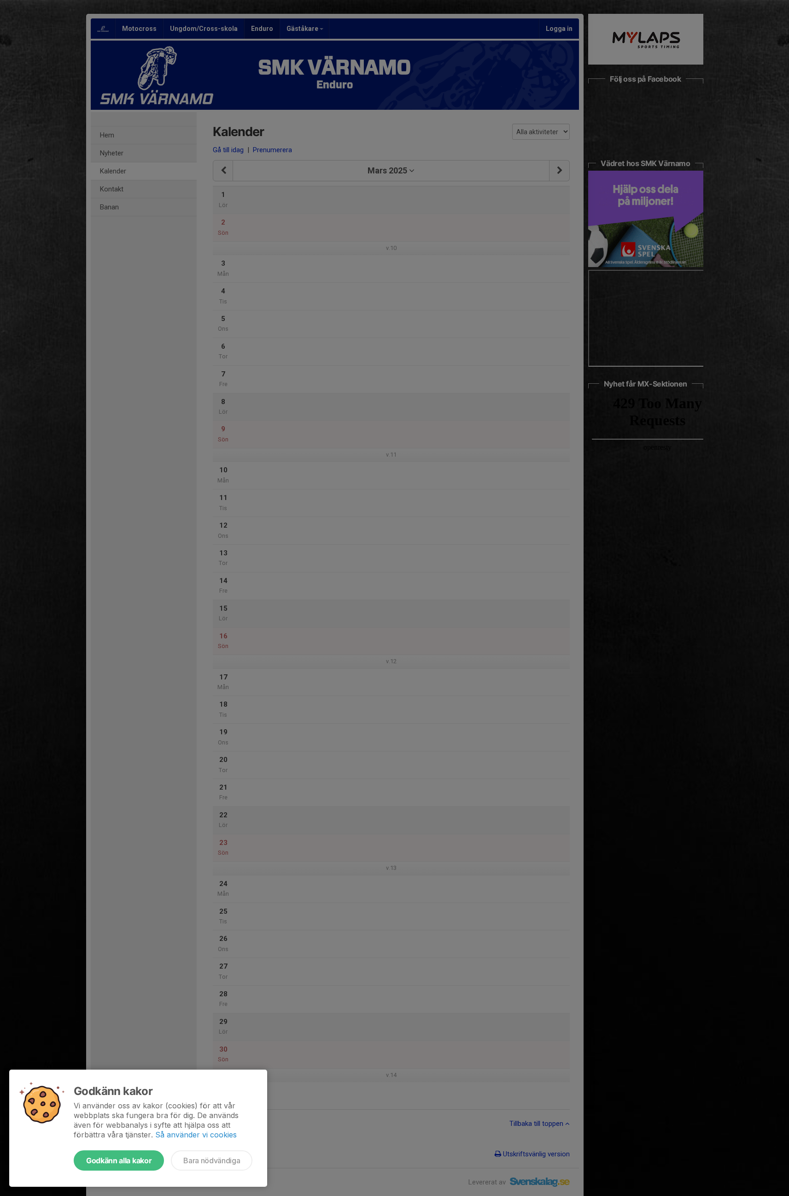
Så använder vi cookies (196, 1134)
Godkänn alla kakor (119, 1160)
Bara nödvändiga (211, 1160)
